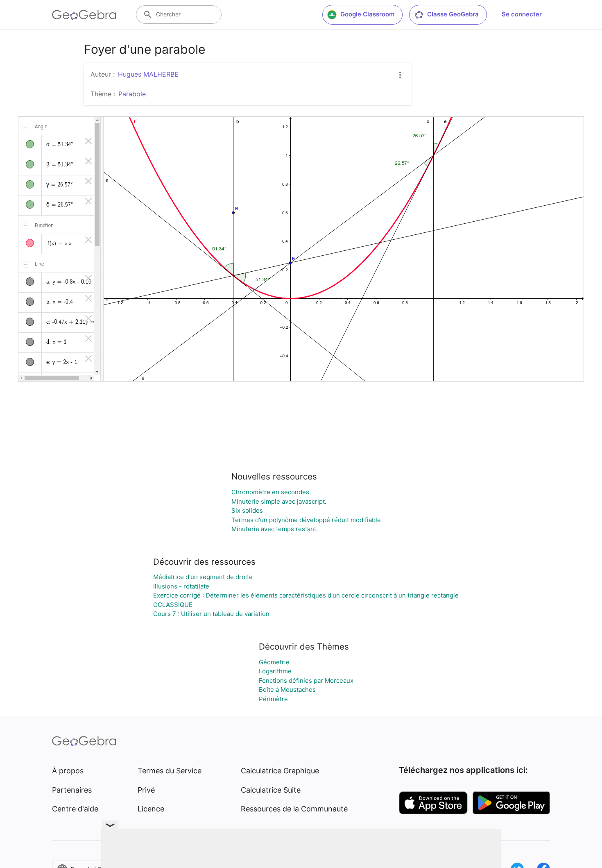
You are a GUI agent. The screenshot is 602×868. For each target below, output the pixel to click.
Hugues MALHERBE (148, 74)
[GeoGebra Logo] (84, 15)
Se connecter (522, 14)
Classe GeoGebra (453, 14)
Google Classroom (367, 14)
